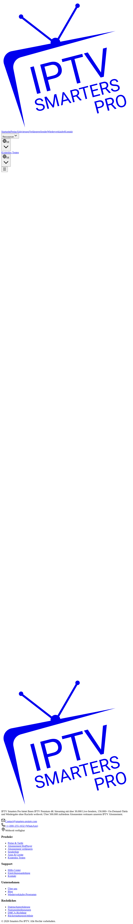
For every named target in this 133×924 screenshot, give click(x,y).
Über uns (12, 888)
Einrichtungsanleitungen (50, 213)
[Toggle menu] (4, 169)
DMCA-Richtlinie (17, 912)
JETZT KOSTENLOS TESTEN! (21, 214)
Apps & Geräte (15, 854)
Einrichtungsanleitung (19, 873)
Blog (10, 891)
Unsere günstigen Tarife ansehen (18, 589)
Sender (43, 131)
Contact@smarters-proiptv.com (21, 821)
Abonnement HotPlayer (20, 846)
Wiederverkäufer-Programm (22, 894)
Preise (14, 131)
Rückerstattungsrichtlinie (20, 915)
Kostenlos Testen (10, 152)
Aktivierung (23, 131)
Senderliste (13, 851)
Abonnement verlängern (20, 849)
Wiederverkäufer (55, 131)
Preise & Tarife (15, 843)
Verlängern (34, 131)
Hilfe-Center (14, 870)
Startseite (6, 131)
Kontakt (68, 131)
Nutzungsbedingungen (19, 909)
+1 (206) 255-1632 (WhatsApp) (21, 826)
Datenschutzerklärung (19, 907)
